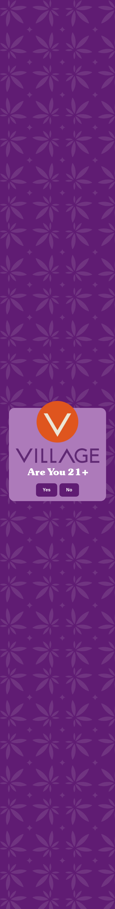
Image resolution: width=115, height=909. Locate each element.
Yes (47, 489)
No (69, 489)
